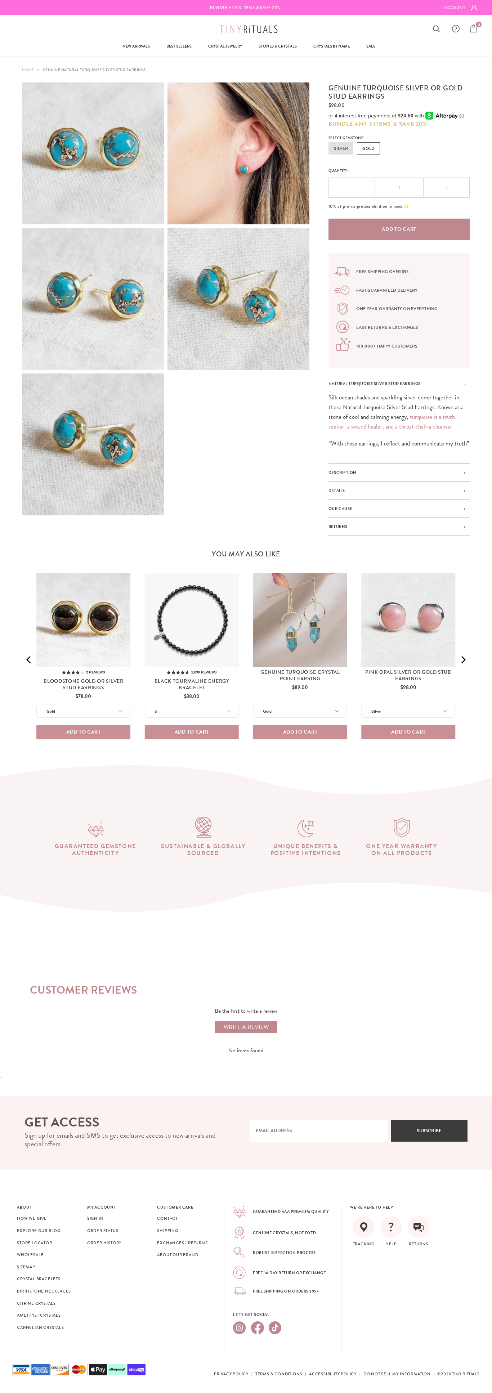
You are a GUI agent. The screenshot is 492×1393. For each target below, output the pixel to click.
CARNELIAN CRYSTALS (40, 1327)
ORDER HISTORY (104, 1243)
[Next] (463, 660)
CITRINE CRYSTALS (36, 1303)
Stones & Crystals (278, 46)
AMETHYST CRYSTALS (39, 1315)
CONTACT (167, 1218)
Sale (370, 46)
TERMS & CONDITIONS (278, 1374)
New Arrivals (136, 46)
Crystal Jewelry (225, 46)
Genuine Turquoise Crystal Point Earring (300, 675)
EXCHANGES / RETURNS (182, 1243)
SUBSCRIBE (429, 1130)
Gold (368, 148)
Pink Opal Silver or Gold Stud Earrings (408, 675)
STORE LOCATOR (34, 1243)
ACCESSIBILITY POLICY (333, 1374)
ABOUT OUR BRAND (177, 1255)
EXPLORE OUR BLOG (39, 1230)
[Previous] (29, 660)
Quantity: (338, 170)
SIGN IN (95, 1218)
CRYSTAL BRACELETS (39, 1279)
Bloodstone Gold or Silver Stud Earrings (84, 684)
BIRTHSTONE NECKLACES (44, 1291)
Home (28, 69)
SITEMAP (26, 1267)
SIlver (341, 148)
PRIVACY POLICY (231, 1374)
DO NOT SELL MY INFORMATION (397, 1374)
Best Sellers (179, 46)
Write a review (246, 1027)
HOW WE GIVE (32, 1218)
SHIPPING (167, 1230)
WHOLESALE (30, 1255)
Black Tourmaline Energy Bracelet (192, 684)
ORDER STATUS (102, 1230)
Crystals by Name (331, 46)
